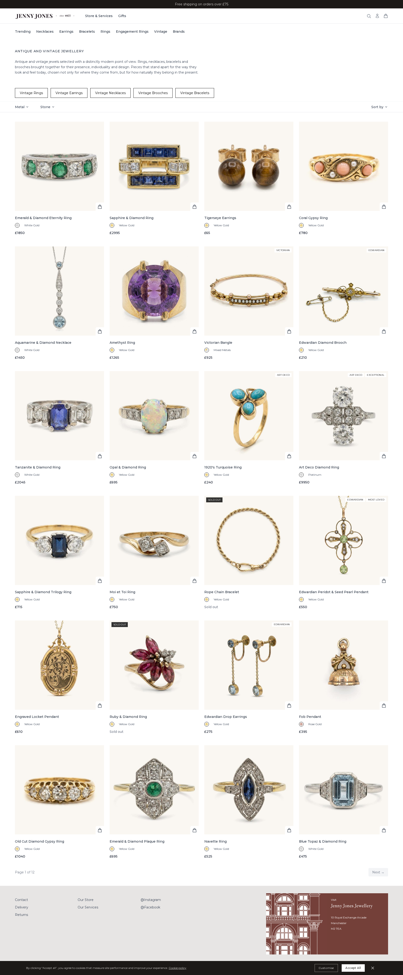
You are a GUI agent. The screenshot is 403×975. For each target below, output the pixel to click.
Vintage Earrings (69, 93)
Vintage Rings (31, 93)
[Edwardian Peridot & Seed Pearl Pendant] (343, 552)
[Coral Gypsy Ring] (343, 178)
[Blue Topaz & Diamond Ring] (343, 802)
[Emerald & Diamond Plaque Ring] (154, 802)
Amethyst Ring (122, 342)
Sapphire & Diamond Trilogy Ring (43, 592)
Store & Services (99, 16)
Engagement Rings (132, 31)
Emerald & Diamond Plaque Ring (137, 841)
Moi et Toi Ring (122, 592)
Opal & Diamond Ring (128, 467)
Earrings (66, 31)
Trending (23, 31)
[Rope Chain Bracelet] (248, 552)
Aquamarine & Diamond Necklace (43, 342)
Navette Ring (215, 841)
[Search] (369, 16)
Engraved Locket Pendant (37, 717)
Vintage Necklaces (110, 93)
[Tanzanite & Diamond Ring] (59, 428)
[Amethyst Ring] (154, 303)
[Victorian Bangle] (248, 303)
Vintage (160, 31)
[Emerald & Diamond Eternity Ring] (59, 178)
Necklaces (45, 31)
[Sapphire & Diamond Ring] (154, 178)
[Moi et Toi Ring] (154, 552)
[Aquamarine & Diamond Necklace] (59, 303)
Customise (326, 968)
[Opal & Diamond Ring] (154, 428)
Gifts (122, 16)
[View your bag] (385, 16)
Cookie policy (177, 968)
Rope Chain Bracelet (221, 592)
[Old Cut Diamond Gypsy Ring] (59, 802)
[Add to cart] (100, 206)
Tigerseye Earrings (220, 218)
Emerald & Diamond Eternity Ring (43, 218)
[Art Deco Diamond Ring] (343, 428)
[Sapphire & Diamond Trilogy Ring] (59, 552)
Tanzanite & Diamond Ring (37, 467)
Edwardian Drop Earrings (225, 717)
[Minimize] (372, 968)
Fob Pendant (310, 717)
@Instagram (151, 900)
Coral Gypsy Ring (313, 218)
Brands (179, 31)
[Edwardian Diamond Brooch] (343, 303)
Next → (378, 872)
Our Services (88, 907)
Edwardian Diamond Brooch (323, 342)
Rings (105, 31)
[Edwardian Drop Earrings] (248, 677)
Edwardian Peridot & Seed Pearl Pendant (333, 592)
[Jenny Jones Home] (45, 16)
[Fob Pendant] (343, 677)
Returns (21, 915)
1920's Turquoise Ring (223, 467)
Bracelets (87, 31)
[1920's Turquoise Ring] (248, 428)
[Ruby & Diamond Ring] (154, 677)
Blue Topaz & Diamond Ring (322, 841)
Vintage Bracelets (194, 93)
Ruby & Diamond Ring (128, 717)
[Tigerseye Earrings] (248, 178)
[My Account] (377, 16)
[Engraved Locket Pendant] (59, 677)
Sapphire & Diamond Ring (131, 218)
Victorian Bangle (218, 342)
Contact (21, 900)
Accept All (353, 968)
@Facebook (150, 907)
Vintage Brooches (153, 93)
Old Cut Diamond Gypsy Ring (39, 841)
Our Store (86, 900)
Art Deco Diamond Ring (319, 467)
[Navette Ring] (248, 802)
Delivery (21, 907)
